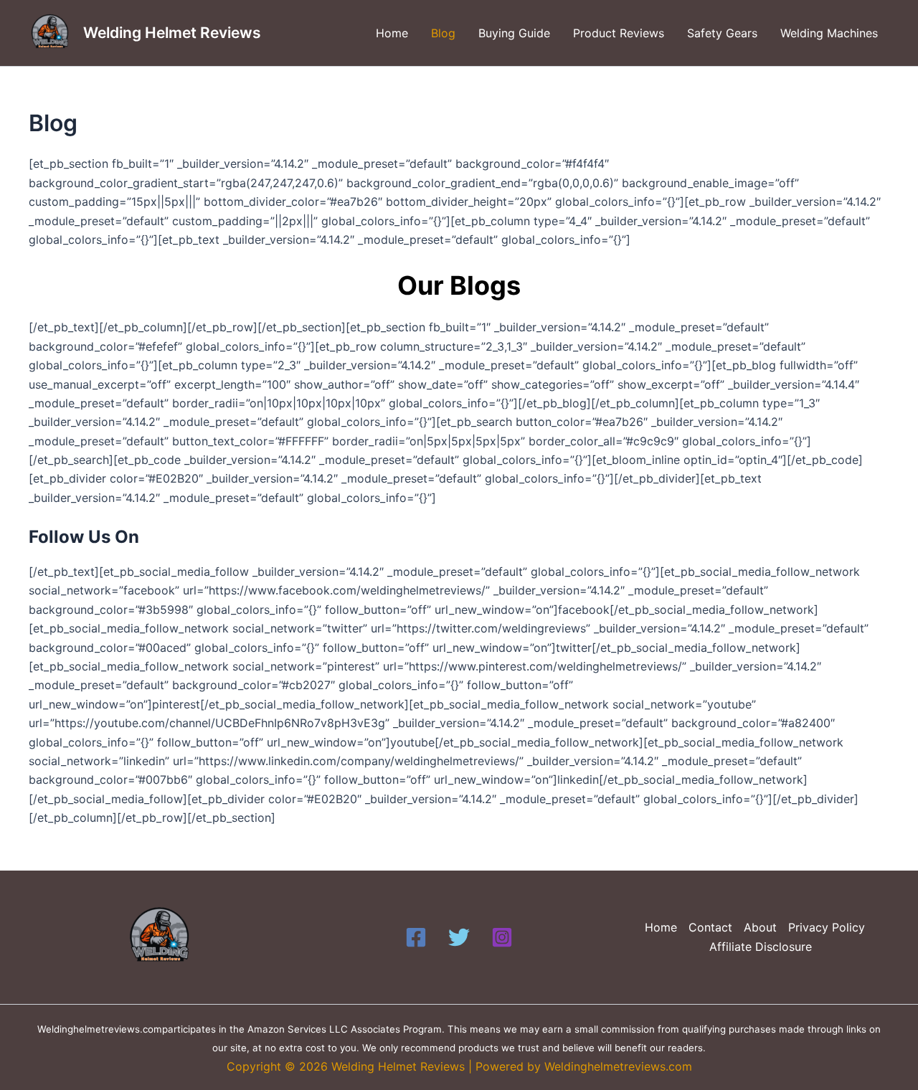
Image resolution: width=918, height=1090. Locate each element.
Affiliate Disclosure (760, 946)
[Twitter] (459, 937)
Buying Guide (514, 33)
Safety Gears (722, 33)
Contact (710, 927)
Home (392, 33)
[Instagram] (502, 937)
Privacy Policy (826, 927)
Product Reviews (618, 33)
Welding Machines (829, 33)
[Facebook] (416, 937)
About (760, 927)
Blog (443, 33)
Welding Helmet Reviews (172, 33)
